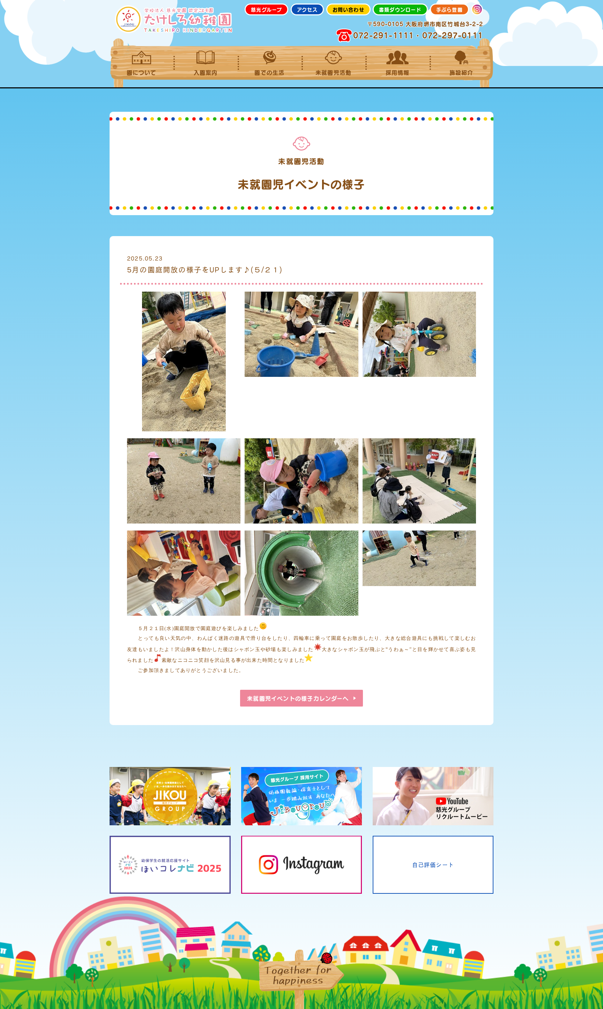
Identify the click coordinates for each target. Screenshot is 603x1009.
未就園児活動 (333, 72)
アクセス (307, 9)
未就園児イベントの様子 (298, 698)
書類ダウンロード (400, 9)
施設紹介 (461, 72)
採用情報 (398, 72)
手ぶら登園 (449, 9)
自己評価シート (433, 864)
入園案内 (206, 72)
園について (142, 72)
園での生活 (269, 72)
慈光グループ (266, 9)
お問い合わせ (348, 9)
